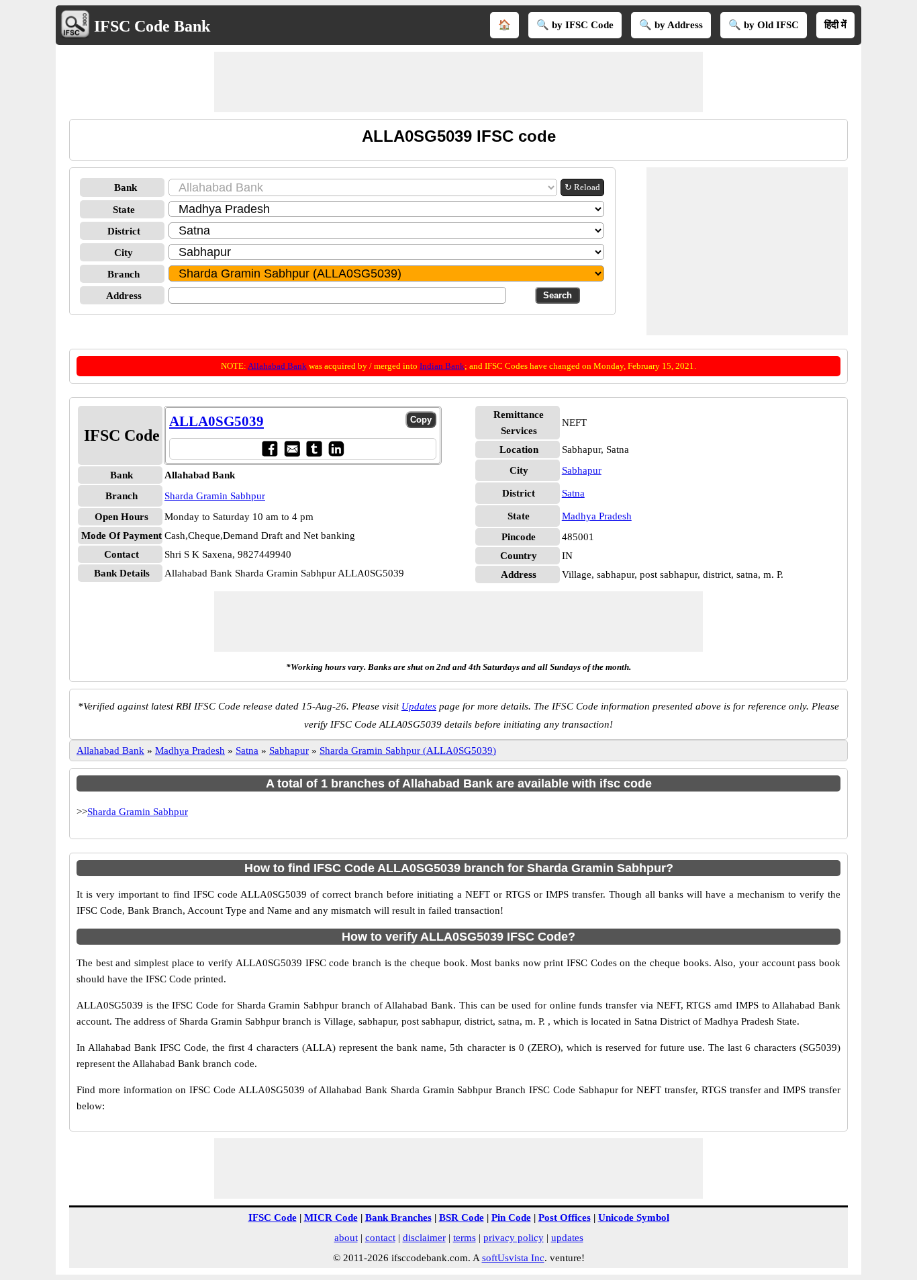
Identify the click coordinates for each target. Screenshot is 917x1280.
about (346, 1237)
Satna (573, 493)
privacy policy (513, 1237)
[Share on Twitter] (313, 448)
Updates (418, 706)
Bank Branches (398, 1217)
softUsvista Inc (513, 1257)
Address (124, 295)
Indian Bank (442, 366)
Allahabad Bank (277, 366)
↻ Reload (582, 187)
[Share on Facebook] (269, 448)
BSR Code (461, 1217)
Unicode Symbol (633, 1217)
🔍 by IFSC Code (575, 24)
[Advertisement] (458, 82)
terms (464, 1237)
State (124, 209)
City (123, 252)
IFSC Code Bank (152, 26)
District (123, 231)
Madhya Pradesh (597, 516)
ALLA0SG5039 (216, 421)
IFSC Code (272, 1217)
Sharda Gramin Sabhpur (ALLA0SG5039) (408, 750)
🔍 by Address (671, 24)
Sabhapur (581, 470)
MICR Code (331, 1217)
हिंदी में (835, 24)
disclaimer (424, 1237)
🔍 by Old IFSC (763, 24)
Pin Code (511, 1217)
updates (567, 1237)
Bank (125, 187)
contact (380, 1237)
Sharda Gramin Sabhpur (214, 495)
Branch (123, 274)
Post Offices (564, 1217)
